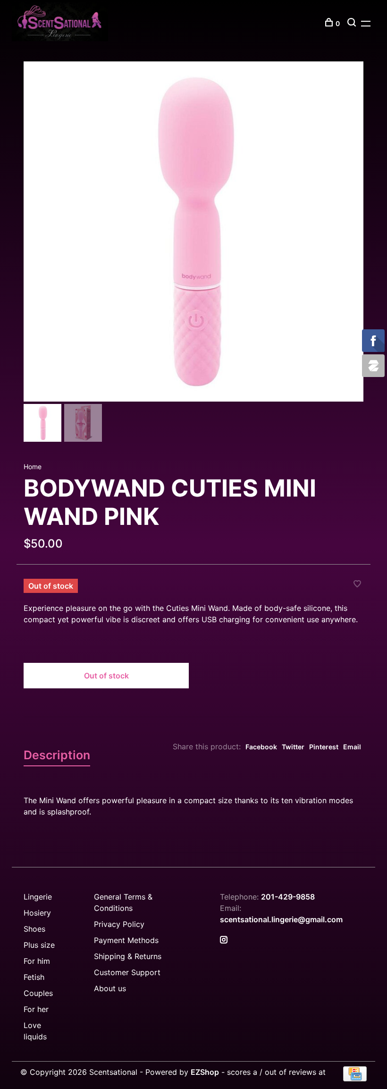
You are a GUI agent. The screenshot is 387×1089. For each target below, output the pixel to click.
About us (110, 988)
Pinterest (323, 747)
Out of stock (106, 675)
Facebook (261, 747)
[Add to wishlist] (357, 584)
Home (33, 467)
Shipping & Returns (127, 956)
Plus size (39, 945)
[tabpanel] (193, 231)
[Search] (352, 23)
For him (37, 961)
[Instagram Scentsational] (223, 940)
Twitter (293, 747)
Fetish (34, 977)
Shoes (34, 929)
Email (352, 747)
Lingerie (38, 896)
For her (36, 1009)
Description (57, 755)
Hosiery (37, 913)
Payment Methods (126, 940)
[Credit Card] (355, 1078)
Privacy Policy (119, 924)
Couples (38, 993)
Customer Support (127, 972)
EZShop (205, 1072)
